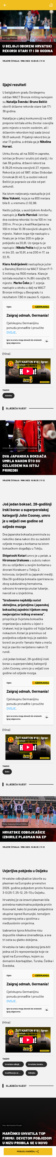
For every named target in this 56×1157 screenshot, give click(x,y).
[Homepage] (51, 5)
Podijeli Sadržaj (26, 1151)
